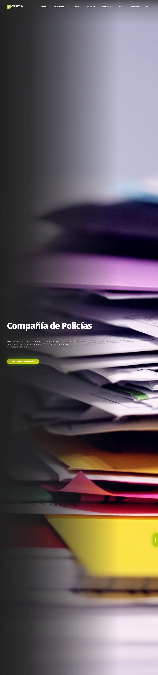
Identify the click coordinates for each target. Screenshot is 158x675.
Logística (91, 7)
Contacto (135, 7)
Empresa (121, 7)
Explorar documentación (23, 361)
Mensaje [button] (155, 540)
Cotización (106, 7)
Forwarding (76, 7)
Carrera (44, 7)
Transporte (59, 7)
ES (147, 7)
